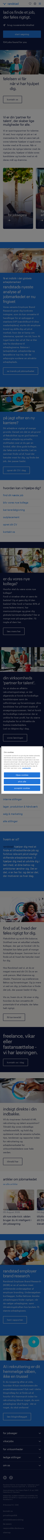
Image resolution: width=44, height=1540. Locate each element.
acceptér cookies (22, 788)
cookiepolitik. (26, 768)
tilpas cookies (22, 775)
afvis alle (22, 781)
